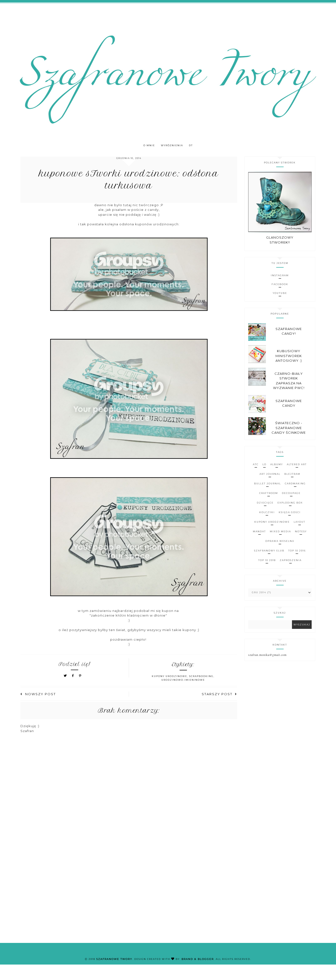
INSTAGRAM (280, 275)
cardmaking (295, 483)
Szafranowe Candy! (288, 331)
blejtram (292, 474)
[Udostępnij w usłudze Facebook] (73, 676)
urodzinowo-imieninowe (183, 679)
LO (264, 464)
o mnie (149, 145)
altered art (297, 464)
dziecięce (265, 502)
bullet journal (267, 483)
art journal (270, 474)
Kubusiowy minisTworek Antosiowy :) (288, 355)
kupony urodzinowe (169, 676)
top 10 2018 (267, 560)
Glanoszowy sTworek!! (279, 239)
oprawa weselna (279, 541)
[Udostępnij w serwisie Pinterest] (80, 676)
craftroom (268, 493)
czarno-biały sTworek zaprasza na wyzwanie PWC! (289, 381)
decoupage (291, 493)
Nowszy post (40, 694)
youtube (280, 293)
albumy (276, 464)
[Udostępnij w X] (65, 676)
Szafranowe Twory (114, 959)
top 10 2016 (297, 550)
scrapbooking (201, 676)
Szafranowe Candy (288, 403)
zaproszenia (291, 560)
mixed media (280, 531)
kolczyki (267, 512)
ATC (256, 464)
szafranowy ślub (269, 550)
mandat (259, 531)
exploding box (290, 502)
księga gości (290, 512)
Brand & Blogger (198, 959)
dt (191, 145)
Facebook (280, 284)
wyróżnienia (172, 145)
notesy (301, 531)
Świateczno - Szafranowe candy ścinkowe (289, 427)
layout (299, 521)
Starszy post (217, 694)
